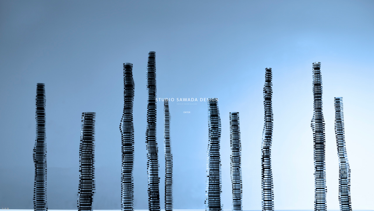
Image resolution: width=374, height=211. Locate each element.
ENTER (187, 112)
